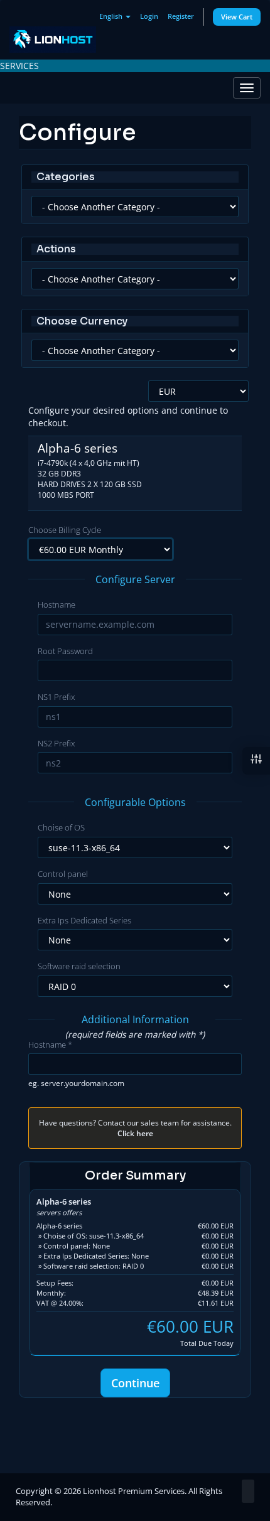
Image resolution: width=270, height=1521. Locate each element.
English (111, 16)
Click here (135, 1133)
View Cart (236, 16)
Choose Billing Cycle (64, 529)
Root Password (65, 651)
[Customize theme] (256, 761)
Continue (135, 1382)
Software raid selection (79, 966)
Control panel (63, 873)
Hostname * (50, 1044)
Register (181, 16)
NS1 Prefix (56, 696)
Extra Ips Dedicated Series (84, 920)
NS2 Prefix (56, 743)
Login (149, 16)
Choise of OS (61, 827)
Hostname (56, 604)
